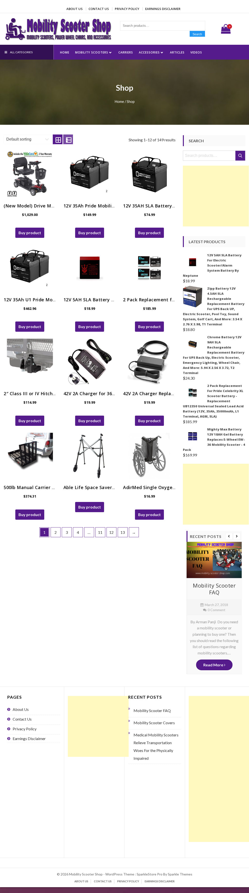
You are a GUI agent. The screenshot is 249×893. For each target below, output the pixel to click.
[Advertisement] (216, 196)
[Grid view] (57, 139)
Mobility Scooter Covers (154, 722)
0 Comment (216, 610)
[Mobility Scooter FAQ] (214, 560)
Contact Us (99, 9)
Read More (213, 664)
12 (111, 532)
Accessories (149, 52)
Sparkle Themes (180, 874)
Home (64, 52)
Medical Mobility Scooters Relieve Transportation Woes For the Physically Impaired (155, 746)
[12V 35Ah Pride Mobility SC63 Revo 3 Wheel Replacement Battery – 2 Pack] (89, 174)
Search (197, 34)
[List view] (68, 139)
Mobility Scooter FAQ (214, 589)
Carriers (125, 52)
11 (100, 532)
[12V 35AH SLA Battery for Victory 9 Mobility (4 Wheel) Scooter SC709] (149, 174)
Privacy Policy (127, 9)
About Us (74, 9)
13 (122, 532)
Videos (196, 52)
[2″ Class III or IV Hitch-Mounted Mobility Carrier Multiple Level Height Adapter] (30, 361)
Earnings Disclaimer (162, 9)
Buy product (29, 232)
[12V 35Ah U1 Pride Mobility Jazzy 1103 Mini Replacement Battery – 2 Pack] (30, 267)
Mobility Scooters (91, 52)
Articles (177, 52)
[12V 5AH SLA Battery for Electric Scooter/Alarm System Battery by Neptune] (89, 267)
